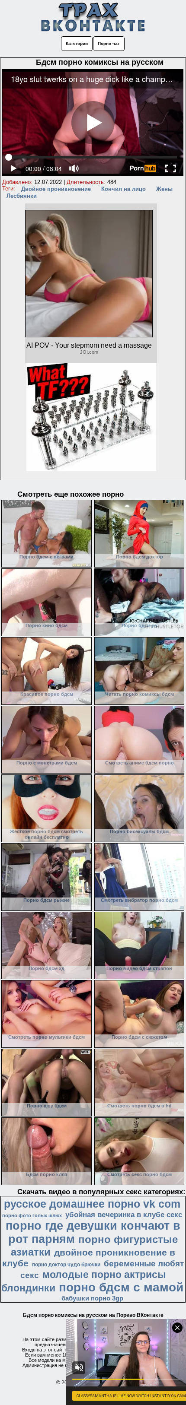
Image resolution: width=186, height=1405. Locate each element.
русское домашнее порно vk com (92, 1204)
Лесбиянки (21, 196)
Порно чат (109, 43)
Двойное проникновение (56, 189)
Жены (164, 189)
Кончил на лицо (123, 189)
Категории (77, 43)
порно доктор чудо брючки (66, 1265)
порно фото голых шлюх (32, 1215)
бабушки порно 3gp (92, 1298)
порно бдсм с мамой (121, 1287)
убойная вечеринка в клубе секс (123, 1214)
